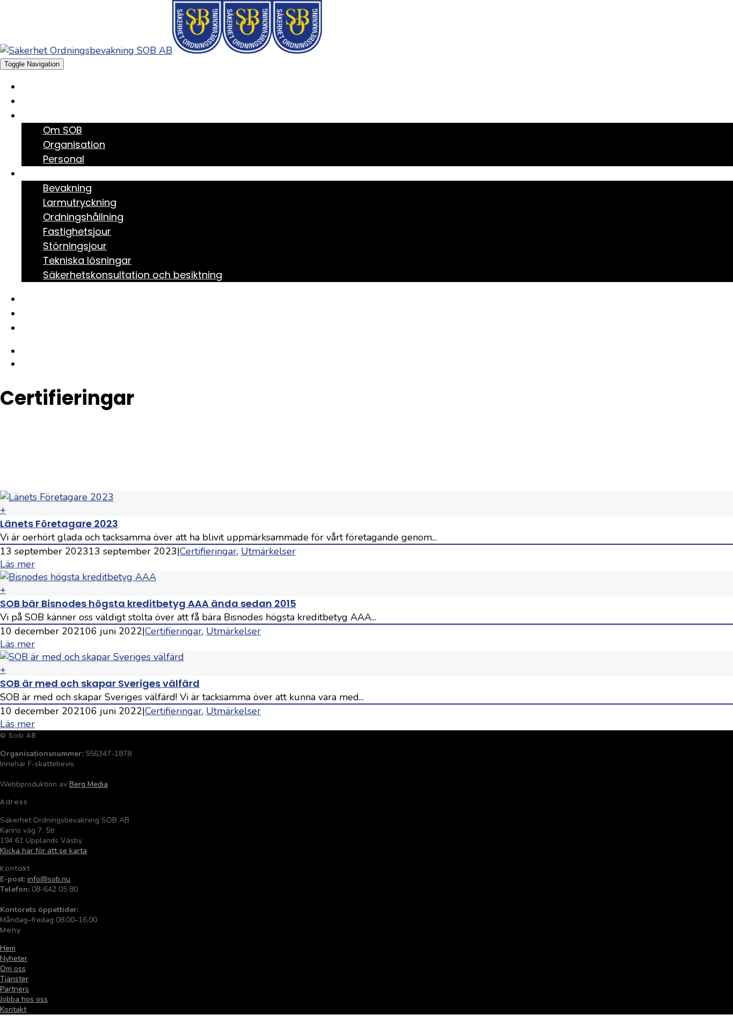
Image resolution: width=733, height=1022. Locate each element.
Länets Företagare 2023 (59, 523)
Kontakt (39, 329)
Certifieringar (208, 551)
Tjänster (40, 174)
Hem (29, 88)
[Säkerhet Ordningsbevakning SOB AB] (111, 50)
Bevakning (67, 188)
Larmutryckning (79, 202)
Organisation (74, 144)
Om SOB (62, 130)
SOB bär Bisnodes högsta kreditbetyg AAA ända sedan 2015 (148, 603)
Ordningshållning (83, 217)
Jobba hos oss (52, 314)
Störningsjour (75, 246)
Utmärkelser (268, 551)
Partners (40, 300)
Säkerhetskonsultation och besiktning (132, 275)
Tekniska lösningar (87, 260)
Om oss (37, 117)
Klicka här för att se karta (43, 851)
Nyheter (37, 102)
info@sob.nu (48, 879)
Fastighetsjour (77, 231)
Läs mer (17, 564)
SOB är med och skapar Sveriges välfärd (100, 683)
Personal (63, 159)
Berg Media (88, 784)
